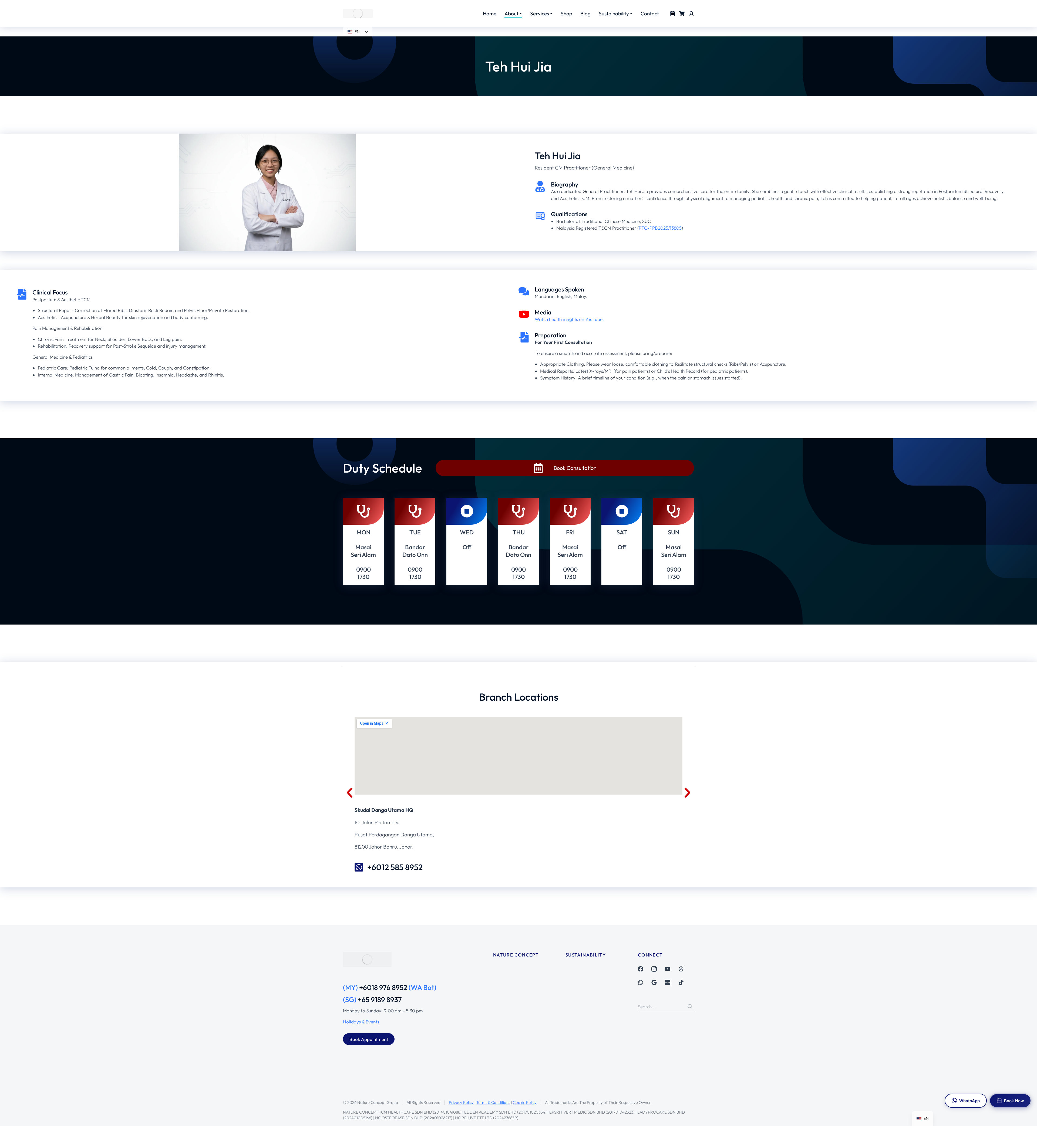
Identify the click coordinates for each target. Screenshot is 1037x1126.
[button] (349, 792)
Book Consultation (575, 467)
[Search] (690, 1006)
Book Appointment (368, 1039)
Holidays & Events (361, 1022)
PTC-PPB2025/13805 (660, 228)
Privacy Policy (461, 1102)
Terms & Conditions (493, 1102)
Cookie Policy (525, 1102)
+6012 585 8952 (395, 867)
